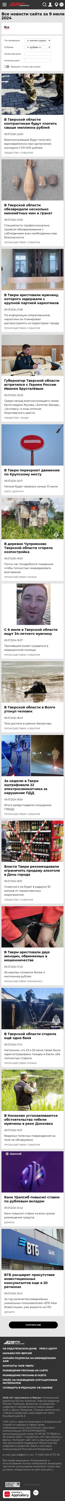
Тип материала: (12, 40)
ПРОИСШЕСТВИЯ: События (22, 242)
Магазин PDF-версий (17, 1353)
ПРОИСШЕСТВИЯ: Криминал (23, 981)
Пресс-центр (48, 1348)
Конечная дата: (12, 60)
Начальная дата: (12, 54)
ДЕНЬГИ (9, 1222)
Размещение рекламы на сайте (25, 1370)
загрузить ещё (33, 1325)
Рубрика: (9, 47)
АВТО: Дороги (14, 491)
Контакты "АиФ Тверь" (18, 1365)
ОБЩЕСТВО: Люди (16, 418)
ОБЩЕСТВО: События (18, 153)
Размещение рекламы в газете (24, 1375)
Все (6, 27)
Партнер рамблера (31, 1485)
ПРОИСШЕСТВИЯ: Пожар (20, 577)
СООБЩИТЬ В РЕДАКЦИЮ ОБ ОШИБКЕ (27, 1387)
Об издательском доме (20, 1348)
